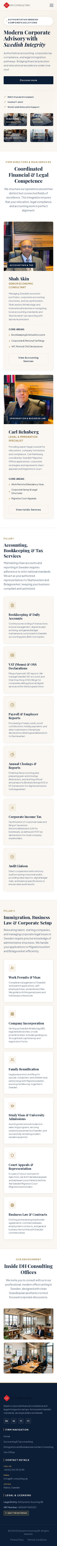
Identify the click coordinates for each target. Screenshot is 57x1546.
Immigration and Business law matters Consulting (28, 1447)
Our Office (9, 1452)
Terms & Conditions (37, 1539)
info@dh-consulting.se (16, 1478)
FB (6, 1421)
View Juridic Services (28, 509)
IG (14, 1421)
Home (7, 1436)
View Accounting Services (28, 359)
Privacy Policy (17, 1539)
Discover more (28, 80)
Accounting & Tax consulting (18, 1441)
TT (21, 1421)
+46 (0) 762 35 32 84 (14, 1469)
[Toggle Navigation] (51, 5)
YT (28, 1421)
